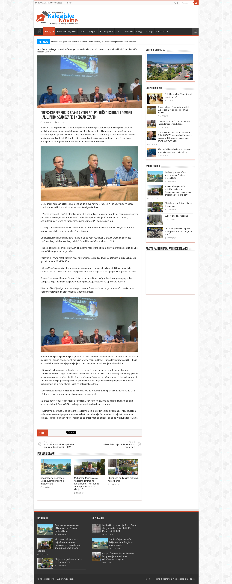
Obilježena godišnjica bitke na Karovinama (68, 560)
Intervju (149, 31)
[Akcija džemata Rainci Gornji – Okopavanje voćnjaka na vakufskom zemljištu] (96, 556)
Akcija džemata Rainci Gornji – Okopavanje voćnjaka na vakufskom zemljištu (118, 556)
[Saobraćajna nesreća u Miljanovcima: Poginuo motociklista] (100, 543)
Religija (139, 31)
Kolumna (129, 31)
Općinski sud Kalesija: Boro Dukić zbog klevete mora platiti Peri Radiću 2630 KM (119, 528)
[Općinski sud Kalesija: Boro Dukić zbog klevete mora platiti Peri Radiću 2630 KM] (96, 528)
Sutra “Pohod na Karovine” (177, 216)
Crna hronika (162, 31)
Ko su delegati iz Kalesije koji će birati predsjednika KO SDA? (59, 444)
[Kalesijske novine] (57, 17)
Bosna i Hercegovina (66, 31)
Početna (39, 31)
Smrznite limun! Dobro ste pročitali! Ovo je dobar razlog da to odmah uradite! (174, 110)
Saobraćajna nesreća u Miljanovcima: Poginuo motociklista (52, 481)
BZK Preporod (106, 31)
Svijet (81, 31)
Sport (118, 31)
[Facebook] (177, 3)
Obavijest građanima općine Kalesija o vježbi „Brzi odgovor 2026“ (178, 231)
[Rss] (175, 3)
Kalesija (48, 31)
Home (69, 3)
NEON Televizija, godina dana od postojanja (119, 444)
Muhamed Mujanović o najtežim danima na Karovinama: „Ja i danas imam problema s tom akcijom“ (94, 41)
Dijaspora (92, 31)
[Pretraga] (196, 2)
